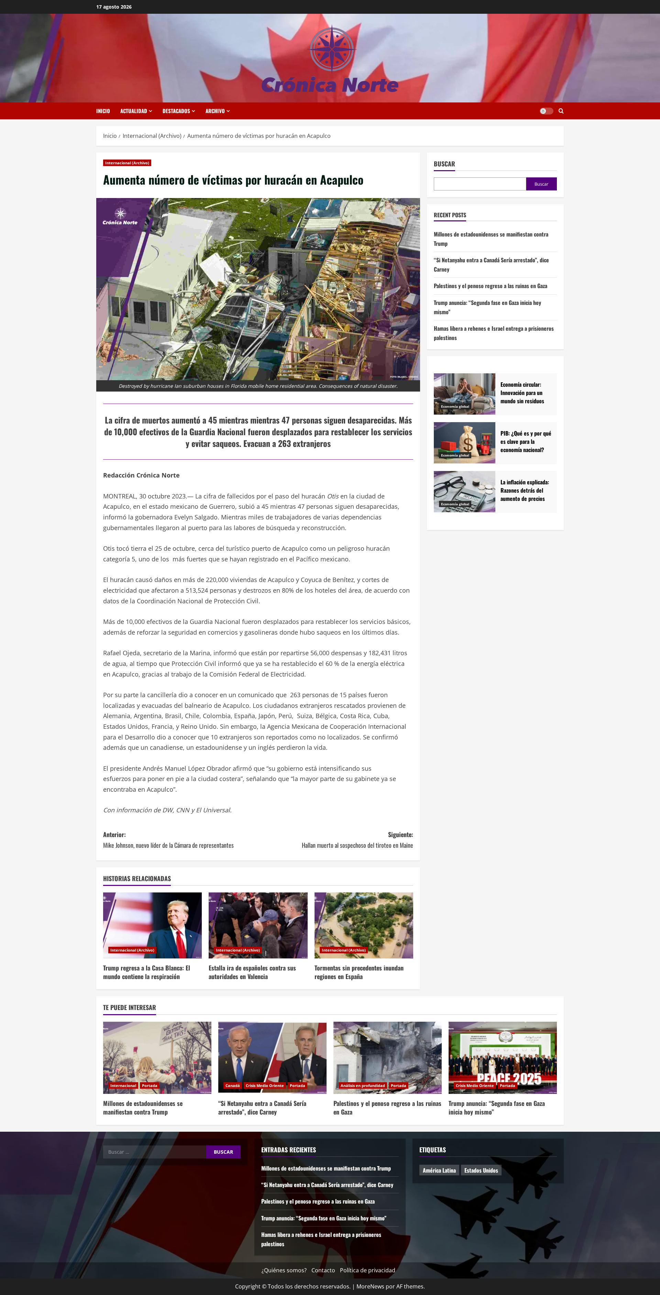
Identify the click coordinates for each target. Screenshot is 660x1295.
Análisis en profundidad (363, 1085)
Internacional (123, 1085)
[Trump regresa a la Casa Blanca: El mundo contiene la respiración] (152, 925)
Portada (149, 1085)
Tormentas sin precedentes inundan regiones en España (359, 972)
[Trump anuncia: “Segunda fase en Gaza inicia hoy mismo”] (503, 1058)
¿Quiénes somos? (284, 1270)
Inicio (103, 110)
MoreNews (370, 1286)
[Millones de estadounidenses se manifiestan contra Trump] (157, 1058)
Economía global (455, 406)
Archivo (215, 110)
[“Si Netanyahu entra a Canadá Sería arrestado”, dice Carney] (272, 1058)
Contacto (323, 1270)
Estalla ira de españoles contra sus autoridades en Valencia (252, 972)
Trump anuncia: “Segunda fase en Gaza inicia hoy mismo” (497, 1107)
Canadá (233, 1085)
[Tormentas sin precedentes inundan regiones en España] (364, 925)
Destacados (176, 110)
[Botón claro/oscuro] (546, 111)
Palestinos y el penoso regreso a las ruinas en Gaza (490, 286)
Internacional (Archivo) (127, 162)
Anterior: (168, 839)
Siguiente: (357, 839)
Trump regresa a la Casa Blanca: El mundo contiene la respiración (146, 972)
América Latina (439, 1170)
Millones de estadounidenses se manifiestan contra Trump (143, 1107)
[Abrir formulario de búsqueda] (561, 111)
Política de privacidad (367, 1270)
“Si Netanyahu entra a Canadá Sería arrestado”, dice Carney (262, 1107)
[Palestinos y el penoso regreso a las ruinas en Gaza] (387, 1058)
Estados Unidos (481, 1170)
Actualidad (133, 110)
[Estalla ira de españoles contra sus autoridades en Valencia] (258, 925)
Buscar (444, 164)
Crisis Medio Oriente (265, 1085)
